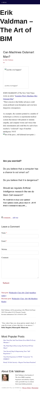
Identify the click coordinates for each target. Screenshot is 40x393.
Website (4, 249)
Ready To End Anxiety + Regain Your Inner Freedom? (19, 362)
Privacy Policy (26, 388)
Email (4, 241)
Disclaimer (35, 388)
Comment (4, 257)
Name (4, 233)
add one (15, 217)
